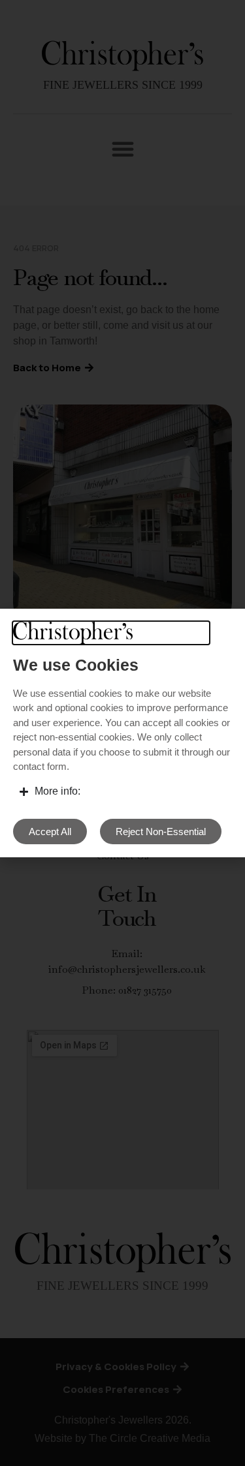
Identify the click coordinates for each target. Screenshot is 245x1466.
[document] (122, 733)
